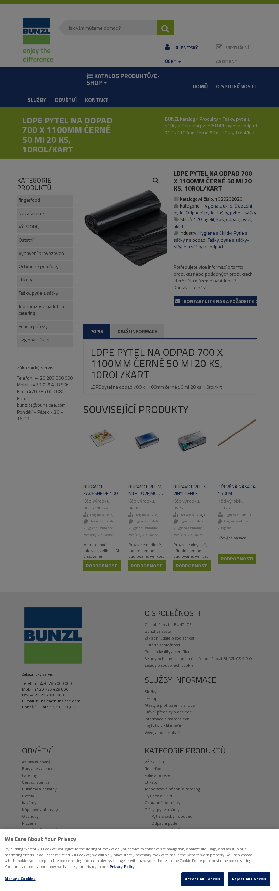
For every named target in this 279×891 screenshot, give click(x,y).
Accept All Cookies (202, 879)
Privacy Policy (122, 867)
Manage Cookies (20, 878)
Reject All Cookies (249, 879)
